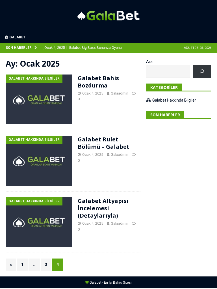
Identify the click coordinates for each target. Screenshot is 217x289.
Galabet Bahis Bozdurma (98, 81)
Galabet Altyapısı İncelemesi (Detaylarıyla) (103, 208)
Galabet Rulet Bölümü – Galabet (103, 142)
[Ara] (202, 71)
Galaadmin (119, 93)
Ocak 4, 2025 (92, 93)
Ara (149, 61)
